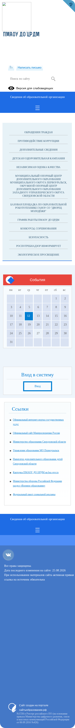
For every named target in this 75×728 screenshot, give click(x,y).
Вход (38, 386)
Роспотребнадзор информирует (38, 246)
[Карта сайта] (11, 67)
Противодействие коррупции (38, 141)
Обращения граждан (38, 132)
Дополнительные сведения (39, 149)
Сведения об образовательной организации (37, 97)
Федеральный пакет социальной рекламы (34, 494)
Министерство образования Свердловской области (39, 441)
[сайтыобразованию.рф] (68, 6)
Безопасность (38, 237)
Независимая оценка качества (38, 167)
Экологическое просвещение (38, 254)
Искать (53, 79)
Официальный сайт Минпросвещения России (36, 433)
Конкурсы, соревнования (38, 228)
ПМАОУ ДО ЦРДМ (21, 35)
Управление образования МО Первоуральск (36, 450)
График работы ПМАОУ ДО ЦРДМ (38, 219)
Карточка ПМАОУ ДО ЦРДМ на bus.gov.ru (36, 472)
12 (28, 315)
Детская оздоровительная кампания (38, 158)
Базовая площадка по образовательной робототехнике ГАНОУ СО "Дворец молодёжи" (38, 208)
